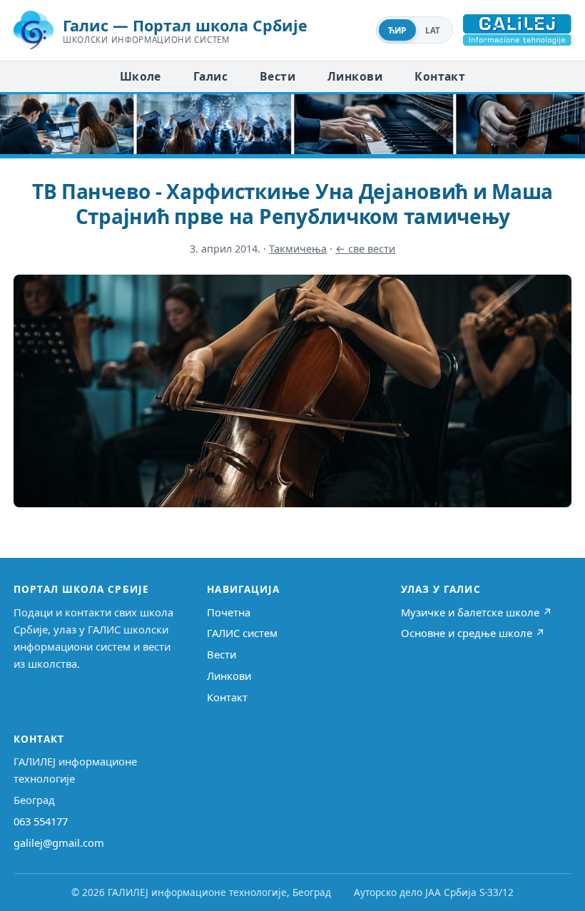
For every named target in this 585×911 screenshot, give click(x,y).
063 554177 (41, 821)
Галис (210, 76)
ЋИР (397, 30)
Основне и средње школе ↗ (473, 633)
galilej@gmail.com (59, 842)
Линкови (354, 76)
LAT (433, 30)
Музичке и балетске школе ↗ (476, 612)
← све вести (365, 248)
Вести (277, 76)
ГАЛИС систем (242, 633)
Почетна (228, 612)
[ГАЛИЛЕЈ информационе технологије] (517, 30)
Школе (140, 76)
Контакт (439, 76)
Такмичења (298, 248)
